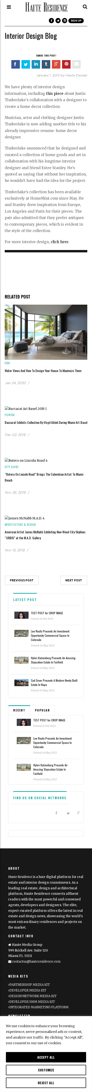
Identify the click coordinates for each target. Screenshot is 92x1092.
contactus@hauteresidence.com (36, 962)
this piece (54, 93)
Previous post (21, 580)
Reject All (46, 1082)
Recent (19, 710)
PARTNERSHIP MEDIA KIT (29, 985)
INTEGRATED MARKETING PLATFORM (39, 1007)
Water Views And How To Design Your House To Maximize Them (43, 370)
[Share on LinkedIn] (36, 64)
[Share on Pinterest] (66, 64)
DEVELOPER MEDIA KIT (27, 990)
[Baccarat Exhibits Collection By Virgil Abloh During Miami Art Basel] (25, 409)
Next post (73, 580)
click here (59, 242)
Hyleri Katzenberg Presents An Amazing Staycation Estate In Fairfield (53, 660)
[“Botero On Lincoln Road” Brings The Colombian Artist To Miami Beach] (26, 460)
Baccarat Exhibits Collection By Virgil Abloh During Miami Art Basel (46, 422)
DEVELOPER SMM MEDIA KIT (32, 1002)
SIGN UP (76, 20)
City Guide (12, 467)
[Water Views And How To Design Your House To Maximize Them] (46, 332)
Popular (42, 710)
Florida (10, 415)
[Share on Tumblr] (46, 64)
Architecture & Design (20, 524)
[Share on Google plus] (56, 64)
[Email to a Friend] (76, 64)
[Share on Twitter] (25, 64)
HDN (7, 363)
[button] (85, 6)
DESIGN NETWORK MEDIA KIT (33, 996)
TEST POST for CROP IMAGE (47, 613)
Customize (46, 1069)
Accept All (46, 1057)
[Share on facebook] (15, 64)
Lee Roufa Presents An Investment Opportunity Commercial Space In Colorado (50, 635)
